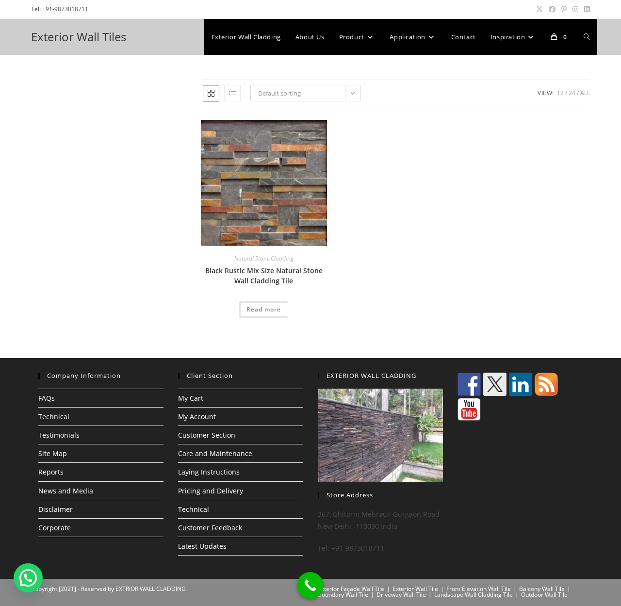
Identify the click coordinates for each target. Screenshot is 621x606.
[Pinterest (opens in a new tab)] (564, 9)
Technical (53, 416)
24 (572, 93)
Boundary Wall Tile (343, 594)
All (585, 93)
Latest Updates (202, 546)
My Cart (190, 398)
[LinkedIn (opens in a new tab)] (585, 9)
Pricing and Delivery (210, 490)
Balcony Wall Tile (542, 589)
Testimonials (59, 435)
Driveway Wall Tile (401, 594)
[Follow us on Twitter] (495, 384)
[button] (28, 577)
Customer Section (206, 435)
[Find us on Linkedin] (520, 384)
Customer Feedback (210, 527)
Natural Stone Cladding (264, 258)
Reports (51, 471)
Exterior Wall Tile (415, 589)
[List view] (232, 93)
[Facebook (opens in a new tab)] (552, 9)
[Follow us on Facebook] (469, 384)
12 (560, 93)
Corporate (54, 527)
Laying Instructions (209, 471)
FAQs (46, 398)
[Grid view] (211, 93)
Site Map (52, 453)
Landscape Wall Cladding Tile (473, 594)
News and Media (65, 490)
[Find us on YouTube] (469, 410)
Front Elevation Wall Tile (478, 589)
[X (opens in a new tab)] (539, 9)
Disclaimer (55, 509)
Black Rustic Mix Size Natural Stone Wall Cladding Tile (264, 275)
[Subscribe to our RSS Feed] (546, 384)
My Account (197, 416)
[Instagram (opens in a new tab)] (575, 9)
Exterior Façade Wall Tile (351, 589)
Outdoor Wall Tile (544, 594)
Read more (263, 309)
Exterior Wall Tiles (78, 37)
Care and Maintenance (215, 453)
